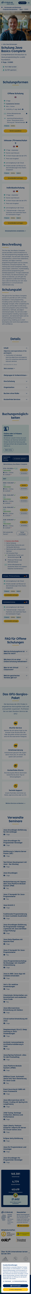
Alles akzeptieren (16, 1289)
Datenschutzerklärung (20, 1281)
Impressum (8, 1281)
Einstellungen (16, 1286)
